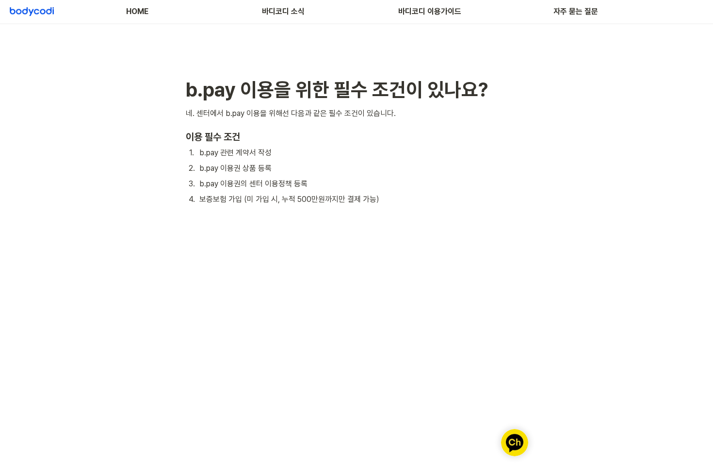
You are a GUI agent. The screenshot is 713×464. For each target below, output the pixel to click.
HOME (137, 11)
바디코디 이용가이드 (429, 11)
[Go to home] (32, 11)
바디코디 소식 (283, 11)
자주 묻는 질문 (575, 11)
